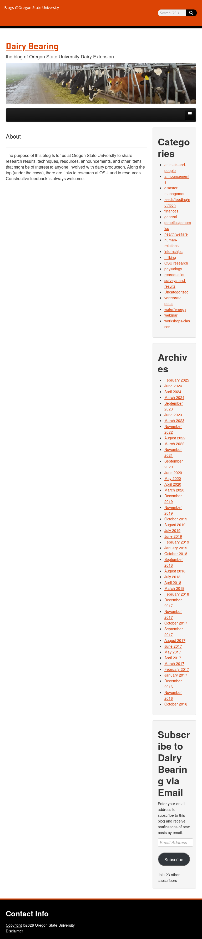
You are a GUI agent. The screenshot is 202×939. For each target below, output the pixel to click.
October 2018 (175, 553)
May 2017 (172, 651)
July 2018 (172, 576)
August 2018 (174, 570)
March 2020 (174, 490)
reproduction (174, 274)
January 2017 (175, 675)
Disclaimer (14, 930)
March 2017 (174, 663)
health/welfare (176, 234)
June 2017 (173, 646)
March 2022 (174, 443)
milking (170, 257)
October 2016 (175, 704)
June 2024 (173, 385)
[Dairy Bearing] (101, 83)
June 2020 (173, 472)
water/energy (175, 309)
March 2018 (174, 588)
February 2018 (176, 594)
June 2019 (173, 536)
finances (171, 211)
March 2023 (174, 420)
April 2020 (172, 484)
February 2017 (176, 669)
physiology (173, 268)
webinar (171, 315)
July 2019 (172, 530)
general (170, 216)
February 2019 (176, 542)
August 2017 (174, 640)
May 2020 (172, 478)
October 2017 (175, 623)
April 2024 (172, 391)
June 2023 (173, 414)
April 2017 (172, 657)
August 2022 (174, 437)
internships (173, 251)
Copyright (14, 925)
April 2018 (172, 582)
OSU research (176, 263)
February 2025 (176, 380)
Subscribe (173, 859)
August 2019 (174, 524)
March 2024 (174, 397)
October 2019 (175, 518)
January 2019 (175, 547)
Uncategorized (176, 292)
